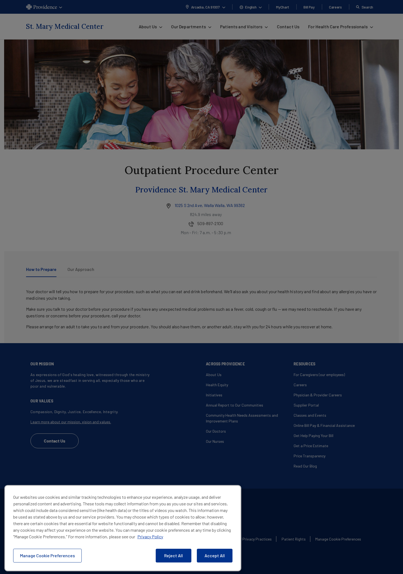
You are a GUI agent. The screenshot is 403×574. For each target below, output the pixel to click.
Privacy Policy (150, 536)
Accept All (215, 555)
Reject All (173, 555)
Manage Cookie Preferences (47, 555)
